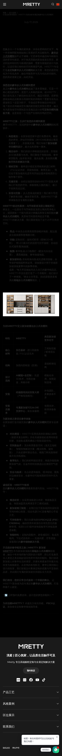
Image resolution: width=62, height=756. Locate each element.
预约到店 (31, 670)
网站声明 (15, 748)
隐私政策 (6, 748)
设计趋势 (12, 13)
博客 (4, 13)
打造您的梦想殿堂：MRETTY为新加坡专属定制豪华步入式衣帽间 (28, 15)
